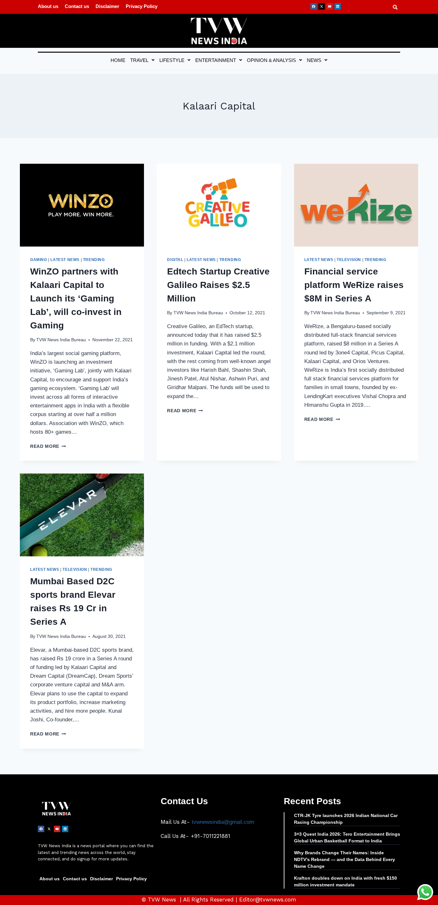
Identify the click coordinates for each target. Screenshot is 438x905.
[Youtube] (329, 6)
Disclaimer (107, 6)
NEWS (314, 60)
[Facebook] (313, 6)
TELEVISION (349, 259)
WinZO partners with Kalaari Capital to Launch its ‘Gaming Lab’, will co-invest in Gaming (76, 298)
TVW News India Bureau (61, 339)
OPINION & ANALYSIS (271, 60)
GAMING (38, 259)
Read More (48, 446)
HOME (118, 60)
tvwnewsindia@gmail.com (223, 822)
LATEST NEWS (65, 259)
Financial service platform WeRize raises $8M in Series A (354, 284)
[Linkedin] (337, 6)
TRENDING (94, 259)
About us (48, 6)
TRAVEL (139, 60)
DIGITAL (175, 259)
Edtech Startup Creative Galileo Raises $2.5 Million (218, 284)
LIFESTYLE (171, 60)
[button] (142, 60)
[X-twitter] (321, 6)
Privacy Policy (141, 6)
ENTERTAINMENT (215, 60)
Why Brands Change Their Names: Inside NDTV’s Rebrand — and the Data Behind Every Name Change (344, 859)
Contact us (77, 6)
